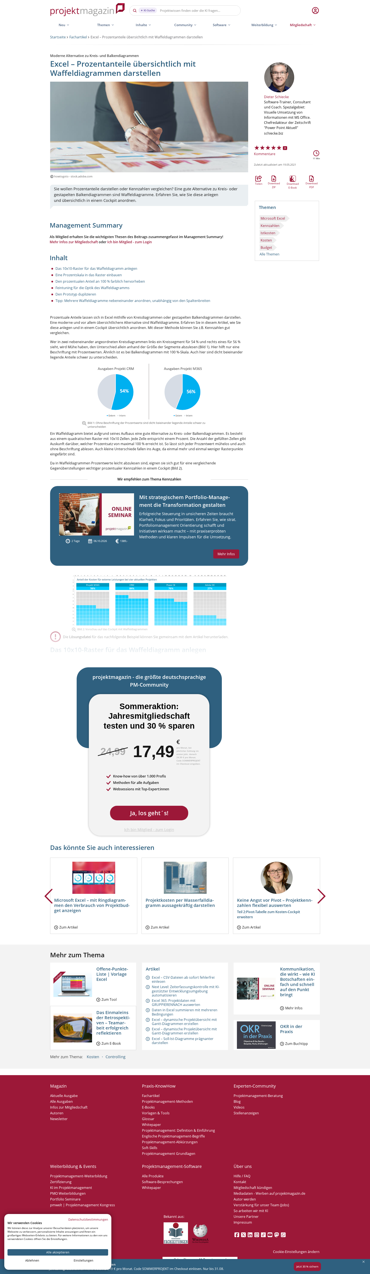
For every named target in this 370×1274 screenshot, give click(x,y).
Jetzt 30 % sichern (307, 1266)
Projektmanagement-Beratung (258, 1095)
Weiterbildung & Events (73, 1166)
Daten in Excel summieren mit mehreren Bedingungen (184, 1012)
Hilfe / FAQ (242, 1176)
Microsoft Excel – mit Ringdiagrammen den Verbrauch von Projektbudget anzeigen (92, 905)
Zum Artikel (68, 927)
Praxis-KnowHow (159, 1086)
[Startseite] (87, 10)
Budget (266, 247)
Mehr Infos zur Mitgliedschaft (74, 242)
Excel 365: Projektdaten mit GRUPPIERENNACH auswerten (176, 1002)
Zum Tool (109, 999)
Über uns (243, 1166)
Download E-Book (292, 179)
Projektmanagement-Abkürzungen (170, 1142)
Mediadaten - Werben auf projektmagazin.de (269, 1193)
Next (321, 903)
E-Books (148, 1107)
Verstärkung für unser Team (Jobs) (261, 1205)
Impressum (243, 1222)
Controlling (115, 1056)
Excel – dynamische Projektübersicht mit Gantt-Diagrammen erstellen (184, 1021)
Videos (239, 1107)
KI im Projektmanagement (71, 1187)
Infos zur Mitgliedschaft (69, 1107)
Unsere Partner (246, 1216)
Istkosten (268, 233)
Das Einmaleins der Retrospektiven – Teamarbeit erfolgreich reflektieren (113, 1023)
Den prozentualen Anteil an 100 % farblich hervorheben (100, 281)
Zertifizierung (61, 1181)
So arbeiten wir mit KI (251, 1210)
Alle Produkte (153, 1176)
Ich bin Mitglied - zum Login (129, 242)
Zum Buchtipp (296, 1043)
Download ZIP (274, 179)
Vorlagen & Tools (156, 1113)
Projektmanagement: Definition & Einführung (178, 1130)
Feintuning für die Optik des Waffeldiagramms (92, 287)
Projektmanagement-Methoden (167, 1101)
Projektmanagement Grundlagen (168, 1153)
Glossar (148, 1118)
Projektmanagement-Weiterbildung (78, 1176)
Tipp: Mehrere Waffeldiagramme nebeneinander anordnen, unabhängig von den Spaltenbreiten (132, 300)
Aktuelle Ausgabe (64, 1095)
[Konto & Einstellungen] (315, 10)
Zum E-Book (111, 1043)
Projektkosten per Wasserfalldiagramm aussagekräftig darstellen (180, 902)
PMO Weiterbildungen (68, 1193)
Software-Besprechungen (162, 1181)
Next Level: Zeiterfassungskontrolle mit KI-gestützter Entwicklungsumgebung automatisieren (185, 990)
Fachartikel (78, 37)
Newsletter (59, 1118)
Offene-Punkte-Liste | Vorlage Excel (112, 974)
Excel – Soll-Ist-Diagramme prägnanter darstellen (182, 1040)
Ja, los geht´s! (149, 813)
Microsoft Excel (273, 218)
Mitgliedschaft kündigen (253, 1187)
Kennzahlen (270, 225)
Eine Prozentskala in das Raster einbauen (88, 275)
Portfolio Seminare (65, 1199)
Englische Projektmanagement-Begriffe (173, 1136)
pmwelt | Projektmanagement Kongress (82, 1205)
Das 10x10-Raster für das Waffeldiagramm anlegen (96, 268)
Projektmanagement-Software (172, 1166)
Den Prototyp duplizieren (75, 294)
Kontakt (240, 1181)
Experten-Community (255, 1086)
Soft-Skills (149, 1147)
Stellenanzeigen (246, 1113)
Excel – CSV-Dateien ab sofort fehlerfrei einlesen (183, 979)
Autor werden (245, 1199)
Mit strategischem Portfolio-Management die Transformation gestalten (184, 501)
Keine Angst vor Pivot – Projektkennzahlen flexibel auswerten (274, 902)
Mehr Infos (226, 554)
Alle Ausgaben (61, 1101)
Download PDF (311, 179)
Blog (237, 1101)
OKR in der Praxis (291, 1028)
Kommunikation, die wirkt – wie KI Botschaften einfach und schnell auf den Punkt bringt (297, 982)
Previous (48, 903)
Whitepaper (151, 1124)
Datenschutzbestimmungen (88, 1219)
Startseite (58, 37)
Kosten (266, 240)
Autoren (56, 1113)
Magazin (58, 1086)
